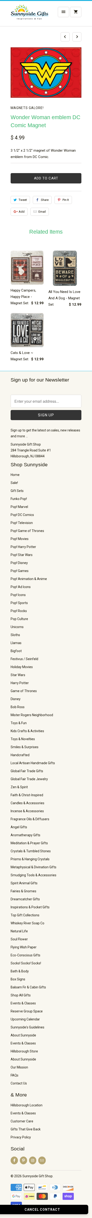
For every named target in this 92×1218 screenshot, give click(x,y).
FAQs (14, 1075)
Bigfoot (16, 651)
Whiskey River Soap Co (27, 923)
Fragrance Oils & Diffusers (30, 819)
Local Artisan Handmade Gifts (33, 763)
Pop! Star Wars (22, 555)
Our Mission (19, 1067)
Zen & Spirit (19, 787)
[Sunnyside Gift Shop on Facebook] (14, 1160)
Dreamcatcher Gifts (25, 899)
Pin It (66, 200)
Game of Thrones (24, 691)
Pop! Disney (19, 563)
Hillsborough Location (26, 1105)
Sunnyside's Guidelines (27, 1027)
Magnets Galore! (27, 108)
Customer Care (22, 1121)
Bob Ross (18, 707)
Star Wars (18, 675)
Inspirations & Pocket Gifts (30, 907)
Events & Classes (23, 1003)
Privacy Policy (21, 1137)
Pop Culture (19, 619)
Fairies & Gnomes (23, 891)
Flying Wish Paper (24, 947)
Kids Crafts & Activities (27, 731)
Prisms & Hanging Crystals (30, 859)
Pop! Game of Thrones (27, 531)
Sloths (15, 635)
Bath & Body (20, 971)
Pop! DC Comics (22, 515)
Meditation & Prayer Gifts (29, 843)
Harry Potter (20, 683)
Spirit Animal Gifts (24, 883)
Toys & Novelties (23, 739)
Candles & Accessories (27, 803)
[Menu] (63, 12)
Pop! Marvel (19, 507)
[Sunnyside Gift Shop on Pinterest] (23, 1160)
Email (42, 211)
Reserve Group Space (27, 1011)
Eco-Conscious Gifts (25, 955)
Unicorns (17, 627)
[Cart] (75, 12)
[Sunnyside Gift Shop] (29, 15)
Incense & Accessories (27, 811)
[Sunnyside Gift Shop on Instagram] (32, 1160)
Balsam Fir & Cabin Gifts (28, 987)
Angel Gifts (19, 827)
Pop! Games (20, 571)
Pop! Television (22, 523)
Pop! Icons (18, 595)
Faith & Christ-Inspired (27, 795)
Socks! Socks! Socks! (26, 963)
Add (22, 211)
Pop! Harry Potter (23, 547)
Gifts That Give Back (26, 1129)
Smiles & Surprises (24, 747)
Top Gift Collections (25, 915)
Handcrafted (20, 755)
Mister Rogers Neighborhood (32, 715)
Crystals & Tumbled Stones (31, 851)
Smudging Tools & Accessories (33, 875)
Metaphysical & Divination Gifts (33, 867)
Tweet (23, 200)
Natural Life (19, 931)
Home (15, 475)
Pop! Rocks (19, 611)
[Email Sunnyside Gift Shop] (42, 1160)
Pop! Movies (20, 539)
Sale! (14, 483)
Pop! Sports (19, 603)
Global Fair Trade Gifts (27, 771)
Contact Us (19, 1083)
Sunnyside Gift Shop (37, 1176)
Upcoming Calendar (25, 1019)
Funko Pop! (19, 499)
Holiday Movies (22, 667)
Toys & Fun (19, 723)
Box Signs (18, 979)
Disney (16, 699)
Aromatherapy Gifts (25, 835)
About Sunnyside (23, 1035)
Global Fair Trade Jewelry (29, 779)
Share (45, 200)
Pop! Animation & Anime (29, 579)
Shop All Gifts (21, 995)
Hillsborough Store (24, 1051)
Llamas (16, 643)
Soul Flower (19, 939)
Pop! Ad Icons (21, 587)
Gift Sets (17, 491)
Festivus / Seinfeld (24, 659)
